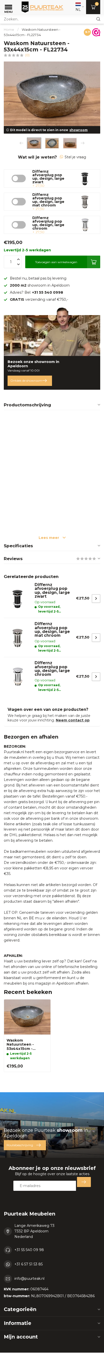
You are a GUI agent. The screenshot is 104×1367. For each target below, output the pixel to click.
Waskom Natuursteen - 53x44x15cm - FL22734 (20, 1044)
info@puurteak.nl (29, 1278)
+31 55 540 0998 (47, 292)
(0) (27, 55)
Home (9, 29)
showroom (78, 130)
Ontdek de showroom (26, 380)
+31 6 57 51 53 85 (28, 1264)
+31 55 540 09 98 (29, 1250)
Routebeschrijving (20, 1145)
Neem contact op (73, 720)
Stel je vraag (75, 157)
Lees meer (49, 537)
